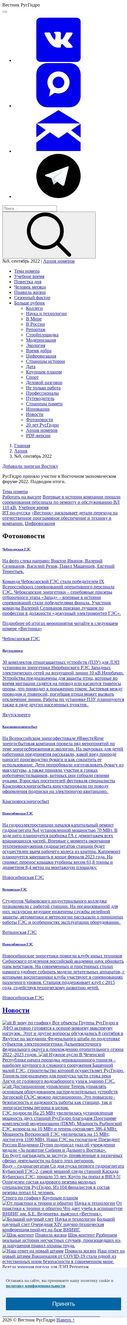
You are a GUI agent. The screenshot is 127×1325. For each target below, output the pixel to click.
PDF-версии (38, 435)
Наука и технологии (46, 313)
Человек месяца (30, 286)
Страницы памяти (44, 403)
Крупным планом (44, 371)
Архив (20, 450)
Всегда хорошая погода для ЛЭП (35, 1266)
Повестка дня (27, 281)
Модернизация (41, 340)
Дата (30, 366)
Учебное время (29, 276)
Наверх (65, 1319)
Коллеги (34, 308)
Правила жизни (30, 292)
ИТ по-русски (16, 512)
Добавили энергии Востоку (30, 466)
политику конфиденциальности (35, 1286)
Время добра (38, 350)
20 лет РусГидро (42, 424)
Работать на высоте (21, 496)
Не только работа (43, 387)
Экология (35, 345)
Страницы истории (45, 361)
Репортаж (35, 329)
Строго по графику (21, 1197)
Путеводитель (40, 398)
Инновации (38, 409)
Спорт (32, 377)
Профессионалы (42, 393)
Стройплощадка (42, 334)
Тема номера (27, 271)
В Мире (34, 318)
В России (35, 324)
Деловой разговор (44, 382)
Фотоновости (39, 419)
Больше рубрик (29, 302)
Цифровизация (41, 355)
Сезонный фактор (32, 297)
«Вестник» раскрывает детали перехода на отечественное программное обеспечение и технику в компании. (60, 518)
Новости (34, 414)
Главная (22, 445)
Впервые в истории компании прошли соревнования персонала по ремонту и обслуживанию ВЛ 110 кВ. (61, 502)
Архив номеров (59, 261)
